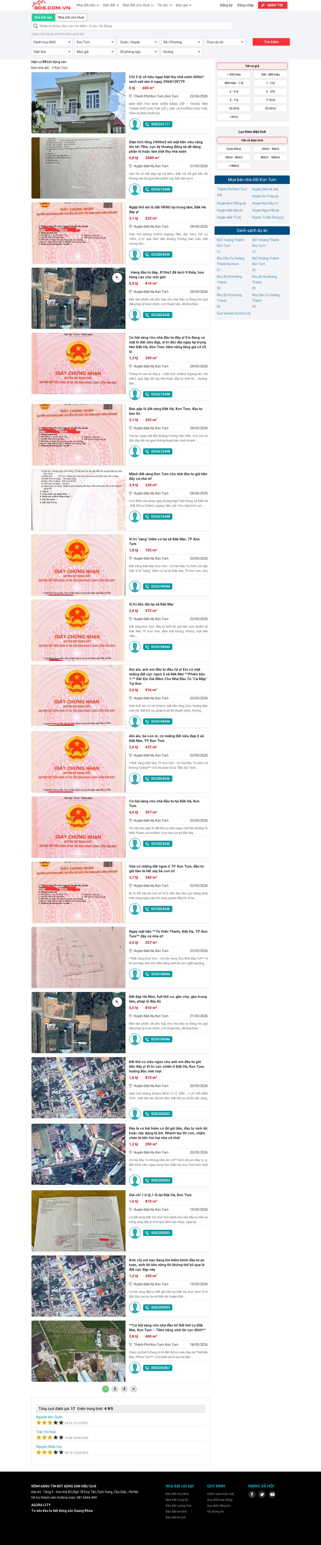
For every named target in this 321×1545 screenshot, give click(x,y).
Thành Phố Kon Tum (232, 189)
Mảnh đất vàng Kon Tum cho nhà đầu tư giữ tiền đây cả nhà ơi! (168, 476)
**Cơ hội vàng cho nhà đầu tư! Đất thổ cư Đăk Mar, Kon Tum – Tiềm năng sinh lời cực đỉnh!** (167, 1327)
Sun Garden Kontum (232, 313)
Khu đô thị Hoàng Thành (229, 279)
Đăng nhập (245, 5)
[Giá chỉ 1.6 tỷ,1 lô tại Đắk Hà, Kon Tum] (78, 1220)
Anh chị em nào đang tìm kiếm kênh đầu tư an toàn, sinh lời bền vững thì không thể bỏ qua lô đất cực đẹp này (167, 1265)
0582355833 (160, 1114)
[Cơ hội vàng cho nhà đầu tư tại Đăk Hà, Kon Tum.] (78, 827)
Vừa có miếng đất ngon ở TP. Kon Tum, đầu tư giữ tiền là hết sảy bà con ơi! (166, 868)
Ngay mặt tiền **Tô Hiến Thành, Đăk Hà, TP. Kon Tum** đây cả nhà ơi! (168, 933)
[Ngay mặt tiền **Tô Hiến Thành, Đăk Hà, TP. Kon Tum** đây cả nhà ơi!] (78, 957)
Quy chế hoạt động (219, 1499)
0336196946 (160, 586)
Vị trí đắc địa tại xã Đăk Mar (151, 604)
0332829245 (160, 254)
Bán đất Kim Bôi (176, 1511)
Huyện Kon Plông (229, 203)
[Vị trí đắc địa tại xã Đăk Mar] (78, 630)
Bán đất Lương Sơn (178, 1505)
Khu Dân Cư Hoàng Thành (266, 298)
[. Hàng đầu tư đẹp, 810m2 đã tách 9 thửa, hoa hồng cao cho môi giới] (78, 298)
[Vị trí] (78, 565)
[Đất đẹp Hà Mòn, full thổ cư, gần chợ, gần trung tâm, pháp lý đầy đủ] (78, 1022)
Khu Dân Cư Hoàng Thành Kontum (230, 261)
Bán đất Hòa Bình (177, 1494)
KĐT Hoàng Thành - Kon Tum (231, 242)
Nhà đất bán (86, 5)
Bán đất (109, 5)
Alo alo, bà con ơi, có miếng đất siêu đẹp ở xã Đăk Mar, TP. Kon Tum (166, 738)
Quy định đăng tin (219, 1505)
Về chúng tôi (215, 1511)
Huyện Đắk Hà (262, 189)
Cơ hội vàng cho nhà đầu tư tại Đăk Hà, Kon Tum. (164, 803)
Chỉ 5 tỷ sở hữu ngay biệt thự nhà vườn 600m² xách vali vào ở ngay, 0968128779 (166, 79)
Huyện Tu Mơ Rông (266, 217)
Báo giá (182, 5)
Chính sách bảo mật (220, 1494)
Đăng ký (226, 5)
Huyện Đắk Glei (228, 210)
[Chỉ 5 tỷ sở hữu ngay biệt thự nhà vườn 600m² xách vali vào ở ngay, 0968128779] (78, 102)
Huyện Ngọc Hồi (263, 210)
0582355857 (160, 1368)
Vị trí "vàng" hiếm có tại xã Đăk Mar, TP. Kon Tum (164, 541)
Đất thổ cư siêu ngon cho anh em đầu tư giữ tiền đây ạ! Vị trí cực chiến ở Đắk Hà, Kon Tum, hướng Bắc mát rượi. (167, 1066)
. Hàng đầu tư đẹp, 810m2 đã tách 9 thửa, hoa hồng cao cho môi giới (166, 274)
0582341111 (160, 124)
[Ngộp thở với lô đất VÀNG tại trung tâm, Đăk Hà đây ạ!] (78, 233)
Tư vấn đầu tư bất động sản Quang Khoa (62, 1511)
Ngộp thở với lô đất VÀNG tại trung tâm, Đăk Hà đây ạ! (167, 209)
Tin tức (162, 5)
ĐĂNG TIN (275, 5)
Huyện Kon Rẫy (263, 203)
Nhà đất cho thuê (136, 5)
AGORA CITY (41, 1505)
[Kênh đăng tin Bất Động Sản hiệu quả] (51, 5)
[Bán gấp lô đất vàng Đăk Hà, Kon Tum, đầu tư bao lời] (78, 434)
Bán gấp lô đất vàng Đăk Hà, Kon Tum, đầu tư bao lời (165, 411)
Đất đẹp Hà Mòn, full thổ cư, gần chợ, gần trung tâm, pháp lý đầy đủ (168, 999)
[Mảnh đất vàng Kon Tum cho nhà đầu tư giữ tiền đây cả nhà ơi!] (78, 499)
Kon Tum (61, 68)
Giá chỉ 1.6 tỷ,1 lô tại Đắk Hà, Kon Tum (160, 1195)
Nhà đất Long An (177, 1499)
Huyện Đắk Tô (227, 217)
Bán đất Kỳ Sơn (176, 1517)
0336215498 (160, 189)
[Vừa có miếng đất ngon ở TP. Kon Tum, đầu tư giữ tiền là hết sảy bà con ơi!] (78, 892)
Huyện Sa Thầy (263, 196)
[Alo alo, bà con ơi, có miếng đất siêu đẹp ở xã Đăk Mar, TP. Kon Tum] (78, 761)
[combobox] (51, 42)
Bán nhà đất (40, 68)
